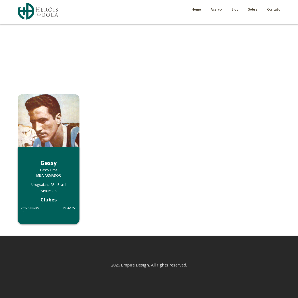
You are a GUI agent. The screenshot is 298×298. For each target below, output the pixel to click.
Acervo (216, 9)
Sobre (252, 9)
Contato (273, 9)
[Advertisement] (149, 54)
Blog (235, 9)
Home (196, 9)
